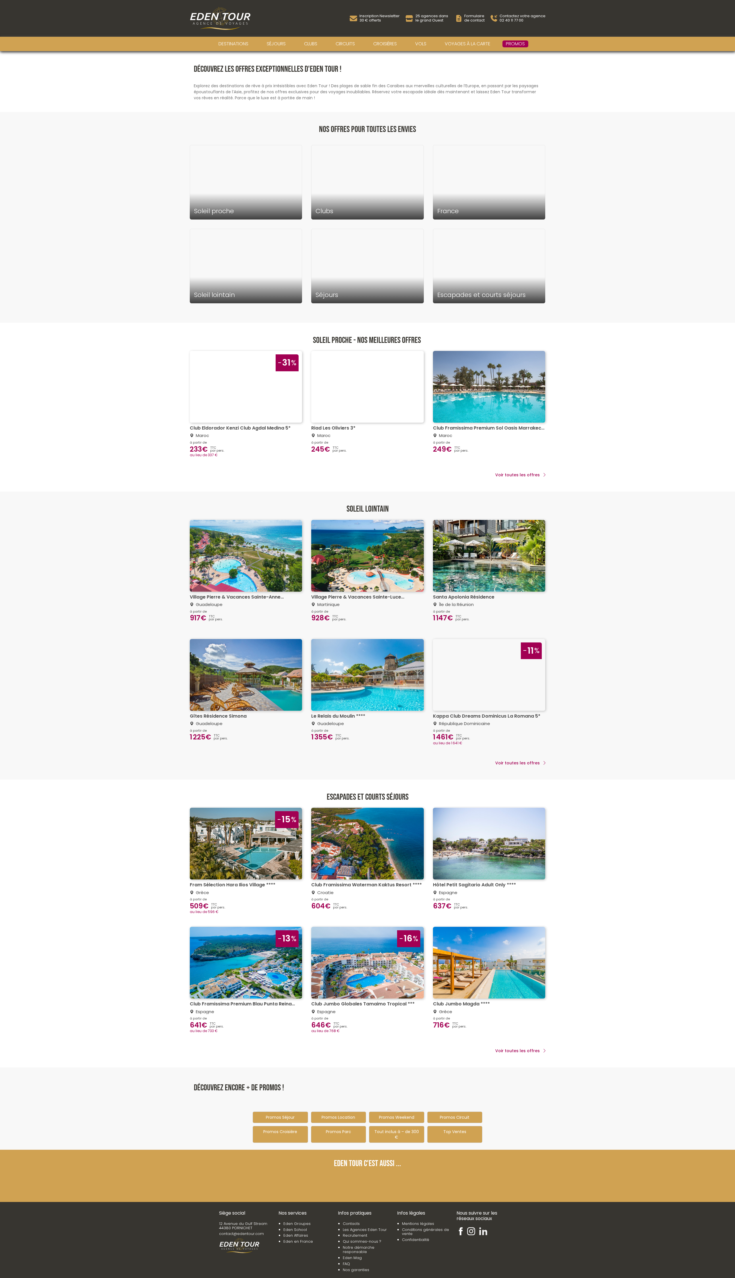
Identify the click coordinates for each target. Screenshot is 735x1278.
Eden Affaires (295, 1235)
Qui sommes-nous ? (362, 1241)
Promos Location (338, 1117)
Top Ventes (454, 1132)
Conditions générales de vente (425, 1232)
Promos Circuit (454, 1117)
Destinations (233, 43)
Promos (515, 43)
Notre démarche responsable (358, 1249)
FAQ (346, 1264)
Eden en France (298, 1241)
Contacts (351, 1223)
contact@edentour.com (241, 1233)
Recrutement (355, 1235)
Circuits (345, 43)
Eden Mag (352, 1257)
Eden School (295, 1229)
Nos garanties (356, 1270)
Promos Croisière (280, 1132)
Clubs (310, 43)
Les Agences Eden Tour (365, 1229)
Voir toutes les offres (517, 475)
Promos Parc (338, 1132)
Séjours (276, 43)
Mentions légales (418, 1223)
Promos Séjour (280, 1117)
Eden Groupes (297, 1223)
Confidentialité (415, 1239)
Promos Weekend (396, 1117)
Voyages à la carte (467, 43)
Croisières (385, 43)
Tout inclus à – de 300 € (396, 1134)
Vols (420, 43)
